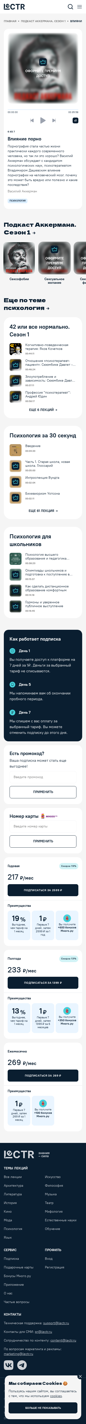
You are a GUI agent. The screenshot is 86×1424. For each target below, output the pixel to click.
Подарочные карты (18, 1267)
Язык (8, 1237)
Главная (10, 21)
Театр (49, 1203)
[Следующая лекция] (54, 120)
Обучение (52, 1229)
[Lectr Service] (14, 7)
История (10, 1203)
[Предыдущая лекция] (32, 120)
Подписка (11, 1259)
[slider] (9, 109)
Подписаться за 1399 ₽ (43, 982)
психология (18, 200)
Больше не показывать (43, 1408)
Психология (13, 1229)
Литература (13, 1194)
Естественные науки (60, 1220)
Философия (54, 1186)
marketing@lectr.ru (18, 1354)
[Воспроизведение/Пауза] (43, 120)
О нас (8, 1293)
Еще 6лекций (41, 410)
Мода (8, 1220)
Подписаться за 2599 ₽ (43, 890)
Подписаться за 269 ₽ (43, 1075)
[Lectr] (27, 1154)
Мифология (54, 1212)
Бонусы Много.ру (17, 1276)
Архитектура (13, 1186)
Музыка (51, 1194)
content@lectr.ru (63, 1340)
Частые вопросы (16, 1302)
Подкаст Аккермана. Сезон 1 (43, 21)
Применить (43, 792)
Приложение (14, 1285)
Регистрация (54, 1267)
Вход (49, 1259)
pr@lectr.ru (43, 1332)
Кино (8, 1212)
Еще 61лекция (41, 511)
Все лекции (13, 1177)
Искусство (53, 1177)
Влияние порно (24, 139)
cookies (56, 1396)
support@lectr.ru (56, 1323)
